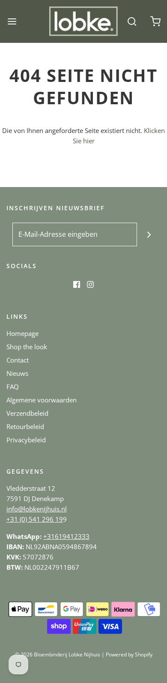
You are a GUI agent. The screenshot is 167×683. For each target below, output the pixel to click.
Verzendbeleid (27, 413)
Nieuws (17, 373)
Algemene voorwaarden (41, 400)
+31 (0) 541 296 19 (34, 519)
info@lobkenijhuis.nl (36, 509)
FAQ (12, 386)
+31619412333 (66, 536)
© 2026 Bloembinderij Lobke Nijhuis (57, 654)
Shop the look (26, 346)
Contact (17, 360)
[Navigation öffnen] (12, 21)
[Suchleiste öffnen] (131, 21)
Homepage (22, 333)
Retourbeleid (25, 426)
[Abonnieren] (149, 234)
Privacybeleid (26, 439)
